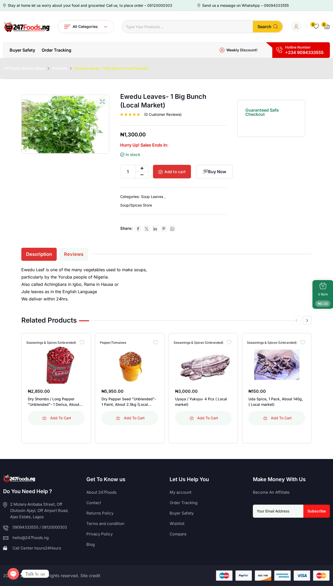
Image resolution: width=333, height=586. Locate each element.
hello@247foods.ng (30, 537)
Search (264, 26)
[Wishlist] (82, 342)
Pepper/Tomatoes (113, 342)
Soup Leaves (152, 196)
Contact (93, 502)
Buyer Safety (22, 50)
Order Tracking (56, 50)
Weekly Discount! (242, 50)
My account (180, 492)
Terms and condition (105, 523)
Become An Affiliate (271, 492)
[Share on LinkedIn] (155, 228)
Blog (90, 544)
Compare (178, 533)
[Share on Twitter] (146, 228)
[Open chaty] (13, 573)
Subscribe (317, 511)
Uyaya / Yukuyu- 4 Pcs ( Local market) (201, 402)
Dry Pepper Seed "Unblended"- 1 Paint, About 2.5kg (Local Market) (128, 402)
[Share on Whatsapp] (172, 228)
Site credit (90, 575)
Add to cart (175, 171)
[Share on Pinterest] (164, 228)
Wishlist (177, 523)
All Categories (85, 26)
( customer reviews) (163, 114)
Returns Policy (99, 513)
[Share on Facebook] (138, 228)
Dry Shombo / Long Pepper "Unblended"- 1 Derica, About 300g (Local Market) (53, 402)
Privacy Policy (99, 533)
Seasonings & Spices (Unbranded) (51, 342)
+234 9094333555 (304, 52)
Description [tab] (39, 254)
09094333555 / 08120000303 (39, 527)
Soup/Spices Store (136, 205)
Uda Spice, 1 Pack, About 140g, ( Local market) (275, 402)
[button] (307, 320)
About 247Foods (101, 492)
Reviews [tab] (74, 254)
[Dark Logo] (26, 26)
